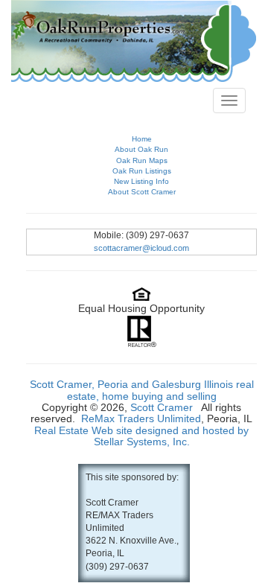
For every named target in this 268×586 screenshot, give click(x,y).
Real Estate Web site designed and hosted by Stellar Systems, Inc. (141, 436)
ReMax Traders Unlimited (141, 418)
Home (142, 139)
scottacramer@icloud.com (141, 247)
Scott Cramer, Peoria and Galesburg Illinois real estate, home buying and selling (142, 389)
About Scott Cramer (142, 192)
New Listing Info (141, 181)
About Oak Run (141, 149)
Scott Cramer (161, 407)
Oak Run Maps (142, 160)
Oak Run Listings (141, 171)
